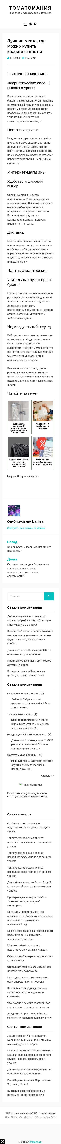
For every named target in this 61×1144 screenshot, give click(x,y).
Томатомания (30, 8)
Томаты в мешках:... (20, 714)
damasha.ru (35, 1142)
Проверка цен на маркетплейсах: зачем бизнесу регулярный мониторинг (27, 901)
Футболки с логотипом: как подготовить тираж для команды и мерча (28, 827)
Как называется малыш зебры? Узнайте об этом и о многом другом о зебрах (29, 620)
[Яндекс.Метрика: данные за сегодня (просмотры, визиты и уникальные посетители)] (30, 785)
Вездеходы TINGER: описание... (27, 734)
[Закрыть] (2, 1141)
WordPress (51, 1117)
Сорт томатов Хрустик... (22, 755)
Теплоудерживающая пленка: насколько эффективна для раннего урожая (29, 842)
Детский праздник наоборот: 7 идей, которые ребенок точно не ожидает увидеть (29, 886)
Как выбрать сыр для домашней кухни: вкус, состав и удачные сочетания (27, 992)
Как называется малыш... (23, 693)
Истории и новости (27, 476)
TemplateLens (26, 1117)
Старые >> (47, 775)
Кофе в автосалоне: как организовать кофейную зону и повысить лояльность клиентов (30, 935)
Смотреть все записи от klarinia (26, 528)
